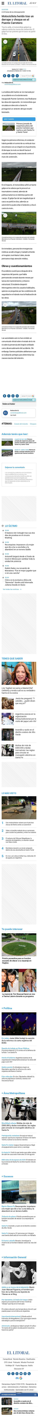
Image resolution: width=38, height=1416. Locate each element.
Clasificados (30, 1359)
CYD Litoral (8, 1362)
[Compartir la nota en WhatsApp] (13, 76)
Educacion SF (19, 1369)
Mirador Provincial (27, 1362)
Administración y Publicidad (18, 1387)
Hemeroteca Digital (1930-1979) (13, 1384)
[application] (19, 171)
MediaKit (19, 1393)
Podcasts (16, 1362)
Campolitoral (7, 1359)
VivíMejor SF (9, 1365)
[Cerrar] (34, 80)
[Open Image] (5, 42)
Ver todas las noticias (11, 589)
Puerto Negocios (21, 1365)
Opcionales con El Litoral (24, 1390)
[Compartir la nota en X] (9, 76)
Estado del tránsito (21, 424)
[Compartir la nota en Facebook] (4, 76)
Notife (30, 1365)
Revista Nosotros (19, 1359)
